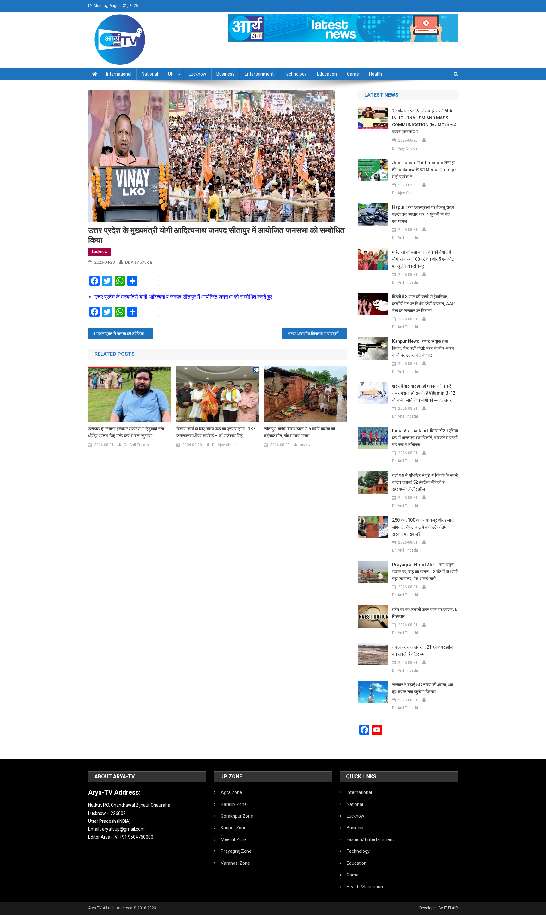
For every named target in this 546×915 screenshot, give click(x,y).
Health (375, 73)
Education (327, 73)
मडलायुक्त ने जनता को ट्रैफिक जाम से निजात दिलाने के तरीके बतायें (124, 333)
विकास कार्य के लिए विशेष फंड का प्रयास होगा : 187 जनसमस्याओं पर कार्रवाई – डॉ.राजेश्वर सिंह (215, 432)
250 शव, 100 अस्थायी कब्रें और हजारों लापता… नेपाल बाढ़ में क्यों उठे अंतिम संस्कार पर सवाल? (423, 527)
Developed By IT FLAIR (438, 908)
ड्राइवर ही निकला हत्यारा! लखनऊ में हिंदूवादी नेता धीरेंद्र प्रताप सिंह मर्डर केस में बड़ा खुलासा (126, 432)
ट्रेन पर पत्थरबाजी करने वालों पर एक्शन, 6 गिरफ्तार (424, 613)
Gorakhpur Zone (237, 816)
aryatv (305, 445)
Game (353, 73)
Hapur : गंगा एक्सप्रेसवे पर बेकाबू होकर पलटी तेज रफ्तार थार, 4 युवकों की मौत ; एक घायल (423, 214)
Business (225, 73)
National (150, 73)
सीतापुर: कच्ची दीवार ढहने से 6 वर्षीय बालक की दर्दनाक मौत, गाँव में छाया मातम (299, 432)
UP (171, 73)
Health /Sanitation (365, 886)
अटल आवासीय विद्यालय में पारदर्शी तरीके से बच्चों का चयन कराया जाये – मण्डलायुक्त (317, 333)
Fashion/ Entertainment (370, 839)
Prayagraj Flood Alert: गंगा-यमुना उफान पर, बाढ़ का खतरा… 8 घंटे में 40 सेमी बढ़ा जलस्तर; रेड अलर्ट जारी (425, 571)
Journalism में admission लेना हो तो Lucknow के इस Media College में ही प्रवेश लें (424, 169)
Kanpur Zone (233, 827)
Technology (295, 73)
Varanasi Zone (235, 863)
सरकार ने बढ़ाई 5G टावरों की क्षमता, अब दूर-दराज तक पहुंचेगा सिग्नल (422, 688)
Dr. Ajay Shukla (138, 262)
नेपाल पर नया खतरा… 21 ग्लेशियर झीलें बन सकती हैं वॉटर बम (422, 651)
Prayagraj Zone (236, 851)
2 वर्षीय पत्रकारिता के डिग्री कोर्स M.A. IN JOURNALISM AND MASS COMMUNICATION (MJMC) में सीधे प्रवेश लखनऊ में (424, 121)
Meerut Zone (234, 839)
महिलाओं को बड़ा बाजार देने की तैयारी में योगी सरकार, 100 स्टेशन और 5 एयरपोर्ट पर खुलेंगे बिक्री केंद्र (423, 259)
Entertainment (259, 73)
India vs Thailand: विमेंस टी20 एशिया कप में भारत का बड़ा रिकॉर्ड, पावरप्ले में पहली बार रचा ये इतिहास (425, 437)
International (118, 73)
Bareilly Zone (234, 804)
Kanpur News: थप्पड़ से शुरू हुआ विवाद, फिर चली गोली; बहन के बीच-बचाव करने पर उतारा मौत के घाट (423, 348)
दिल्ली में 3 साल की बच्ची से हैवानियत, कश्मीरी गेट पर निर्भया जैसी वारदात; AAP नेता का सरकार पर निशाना (423, 303)
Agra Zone (231, 792)
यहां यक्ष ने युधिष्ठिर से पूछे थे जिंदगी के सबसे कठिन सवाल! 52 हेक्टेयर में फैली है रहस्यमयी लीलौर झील (425, 482)
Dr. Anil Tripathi (137, 445)
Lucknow (197, 73)
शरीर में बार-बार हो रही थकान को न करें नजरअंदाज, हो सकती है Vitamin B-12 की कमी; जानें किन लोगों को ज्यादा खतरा (423, 393)
